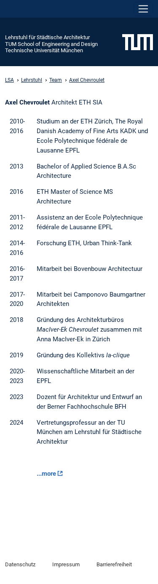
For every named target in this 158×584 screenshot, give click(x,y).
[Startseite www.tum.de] (137, 42)
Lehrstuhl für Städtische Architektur (47, 37)
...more (46, 473)
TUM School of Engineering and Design (51, 44)
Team (55, 80)
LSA (9, 80)
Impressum (66, 564)
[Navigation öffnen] (143, 9)
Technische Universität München (44, 50)
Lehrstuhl (31, 80)
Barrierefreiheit (114, 564)
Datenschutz (20, 564)
